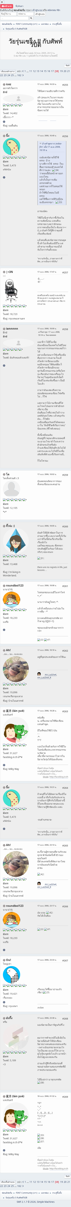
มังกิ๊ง (9, 1018)
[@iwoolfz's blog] (4, 1002)
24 (8, 75)
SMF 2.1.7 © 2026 (26, 1201)
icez (8, 84)
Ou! (8, 960)
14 (41, 71)
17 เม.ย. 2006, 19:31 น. (47, 787)
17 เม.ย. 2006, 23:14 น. (47, 845)
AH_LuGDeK (50, 674)
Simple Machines (45, 1201)
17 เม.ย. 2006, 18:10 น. (47, 650)
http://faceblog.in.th (58, 776)
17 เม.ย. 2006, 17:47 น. (47, 271)
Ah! (8, 650)
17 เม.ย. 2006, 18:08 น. (47, 585)
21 (68, 71)
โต (7, 474)
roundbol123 (14, 585)
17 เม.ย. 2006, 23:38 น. (47, 1018)
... (28, 71)
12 (34, 71)
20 (65, 71)
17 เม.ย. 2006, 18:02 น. (47, 474)
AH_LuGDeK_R (44, 677)
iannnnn (12, 328)
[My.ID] (4, 177)
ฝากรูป (53, 119)
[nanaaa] (4, 629)
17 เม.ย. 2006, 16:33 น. (47, 84)
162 (19, 75)
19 (61, 71)
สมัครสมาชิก (53, 10)
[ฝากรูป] (4, 121)
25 (12, 75)
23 (5, 75)
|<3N (9, 272)
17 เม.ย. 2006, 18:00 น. (47, 328)
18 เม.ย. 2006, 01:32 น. (47, 1096)
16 (48, 71)
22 (1, 75)
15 (45, 71)
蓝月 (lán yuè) (15, 711)
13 (38, 71)
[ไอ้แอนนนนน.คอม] (4, 365)
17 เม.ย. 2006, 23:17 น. (47, 905)
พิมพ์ (67, 65)
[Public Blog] (4, 765)
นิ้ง (7, 135)
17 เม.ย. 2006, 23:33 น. (47, 960)
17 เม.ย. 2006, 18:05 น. (47, 525)
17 (52, 71)
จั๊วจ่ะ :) (10, 526)
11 (30, 71)
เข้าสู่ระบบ (37, 10)
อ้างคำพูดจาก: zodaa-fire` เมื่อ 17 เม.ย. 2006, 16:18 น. (50, 147)
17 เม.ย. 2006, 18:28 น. (47, 710)
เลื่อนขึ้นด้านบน (7, 1182)
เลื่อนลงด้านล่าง (7, 71)
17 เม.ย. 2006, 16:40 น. (47, 135)
